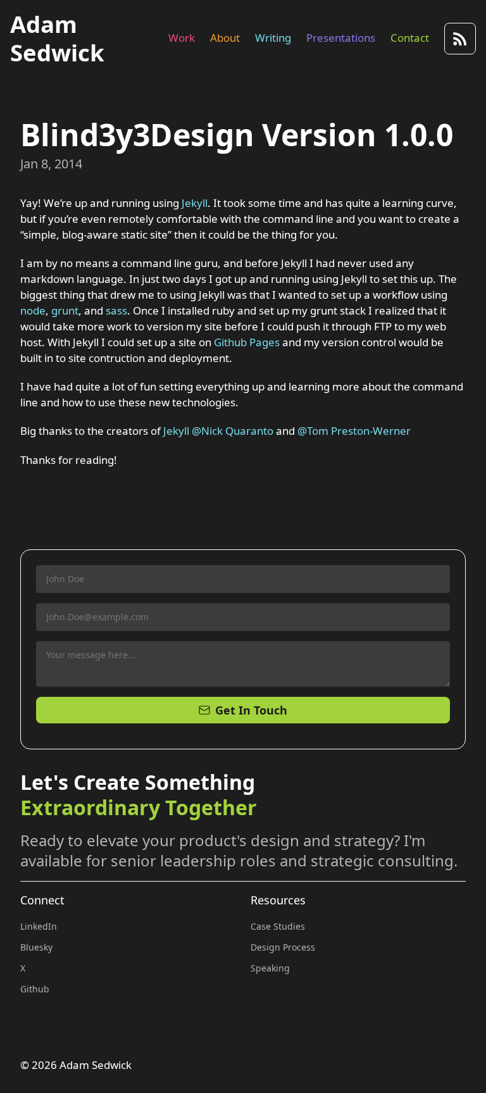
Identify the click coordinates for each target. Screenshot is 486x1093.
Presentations (340, 37)
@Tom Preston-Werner (354, 430)
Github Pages (247, 342)
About (225, 37)
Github (34, 989)
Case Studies (278, 926)
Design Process (283, 947)
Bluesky (36, 947)
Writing (273, 37)
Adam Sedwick (57, 38)
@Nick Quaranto (232, 430)
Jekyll (195, 203)
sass (116, 310)
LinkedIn (38, 926)
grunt (64, 310)
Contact (409, 37)
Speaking (270, 968)
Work (181, 37)
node (33, 310)
